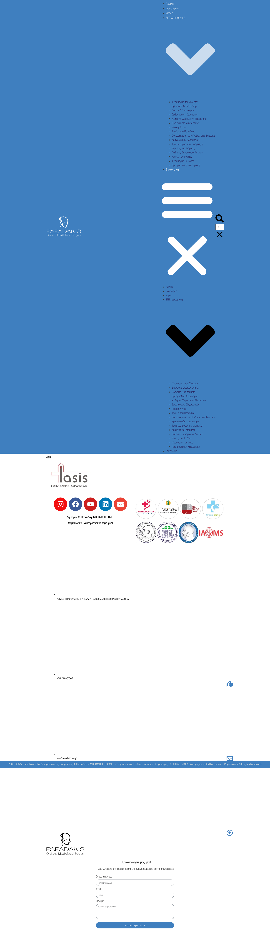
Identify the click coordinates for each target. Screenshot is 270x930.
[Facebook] (75, 504)
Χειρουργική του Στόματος (185, 101)
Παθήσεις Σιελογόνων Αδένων (187, 152)
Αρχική (170, 3)
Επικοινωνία (172, 169)
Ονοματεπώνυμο (104, 876)
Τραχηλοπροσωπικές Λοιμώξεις (187, 144)
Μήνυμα (100, 901)
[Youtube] (90, 504)
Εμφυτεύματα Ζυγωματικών (186, 123)
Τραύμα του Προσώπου (183, 131)
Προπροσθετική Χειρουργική (186, 165)
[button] (187, 228)
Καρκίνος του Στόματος (183, 148)
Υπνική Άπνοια (179, 127)
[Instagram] (60, 504)
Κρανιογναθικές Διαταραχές (185, 139)
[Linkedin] (105, 504)
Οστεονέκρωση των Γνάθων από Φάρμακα (193, 135)
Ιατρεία (169, 13)
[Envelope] (120, 504)
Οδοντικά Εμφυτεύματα (183, 110)
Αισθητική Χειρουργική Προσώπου (189, 118)
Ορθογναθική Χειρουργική (185, 114)
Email (98, 888)
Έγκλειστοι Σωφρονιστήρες (185, 106)
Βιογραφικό (172, 8)
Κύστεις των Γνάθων (182, 156)
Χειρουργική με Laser (183, 160)
